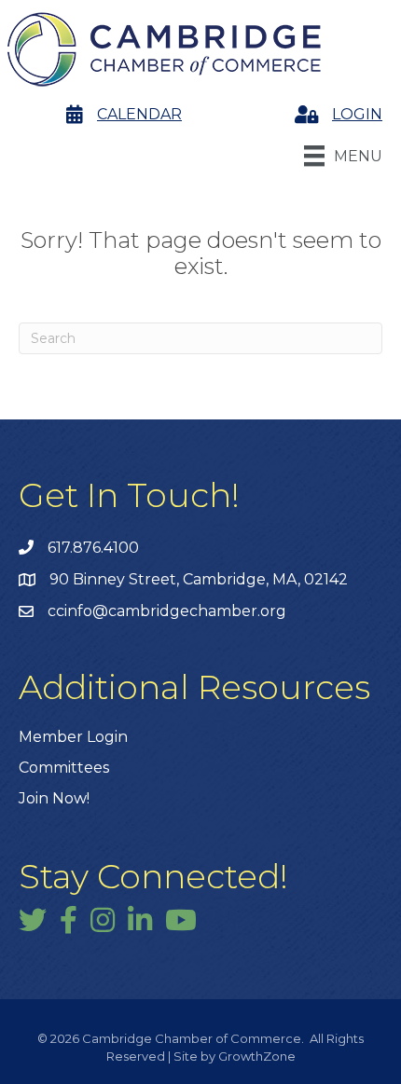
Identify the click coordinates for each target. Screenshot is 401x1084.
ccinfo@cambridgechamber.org (167, 611)
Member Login (73, 737)
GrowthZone (257, 1056)
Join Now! (54, 798)
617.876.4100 (93, 547)
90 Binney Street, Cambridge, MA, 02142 (198, 579)
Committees (64, 767)
